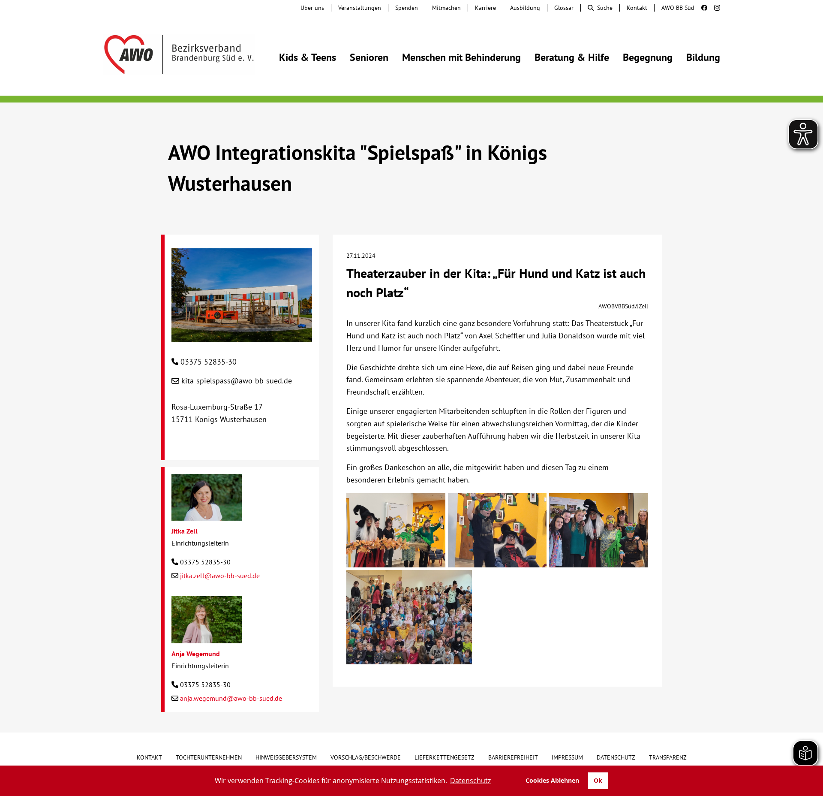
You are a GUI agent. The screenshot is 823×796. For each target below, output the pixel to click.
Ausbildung (525, 8)
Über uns (312, 8)
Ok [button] (598, 780)
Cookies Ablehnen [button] (552, 780)
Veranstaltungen (359, 8)
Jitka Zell (184, 531)
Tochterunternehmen (209, 757)
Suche (605, 8)
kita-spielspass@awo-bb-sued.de (236, 381)
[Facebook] (700, 8)
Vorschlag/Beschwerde (365, 757)
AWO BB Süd (677, 8)
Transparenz (668, 757)
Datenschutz (616, 757)
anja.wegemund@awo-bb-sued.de (231, 698)
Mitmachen (446, 8)
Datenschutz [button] (470, 780)
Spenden (406, 8)
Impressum (567, 757)
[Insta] (713, 8)
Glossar (564, 8)
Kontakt (637, 8)
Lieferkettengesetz (445, 757)
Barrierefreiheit (513, 757)
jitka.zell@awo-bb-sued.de (220, 575)
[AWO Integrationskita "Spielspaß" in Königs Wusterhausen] (241, 336)
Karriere (485, 8)
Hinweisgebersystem (286, 757)
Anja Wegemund (195, 653)
